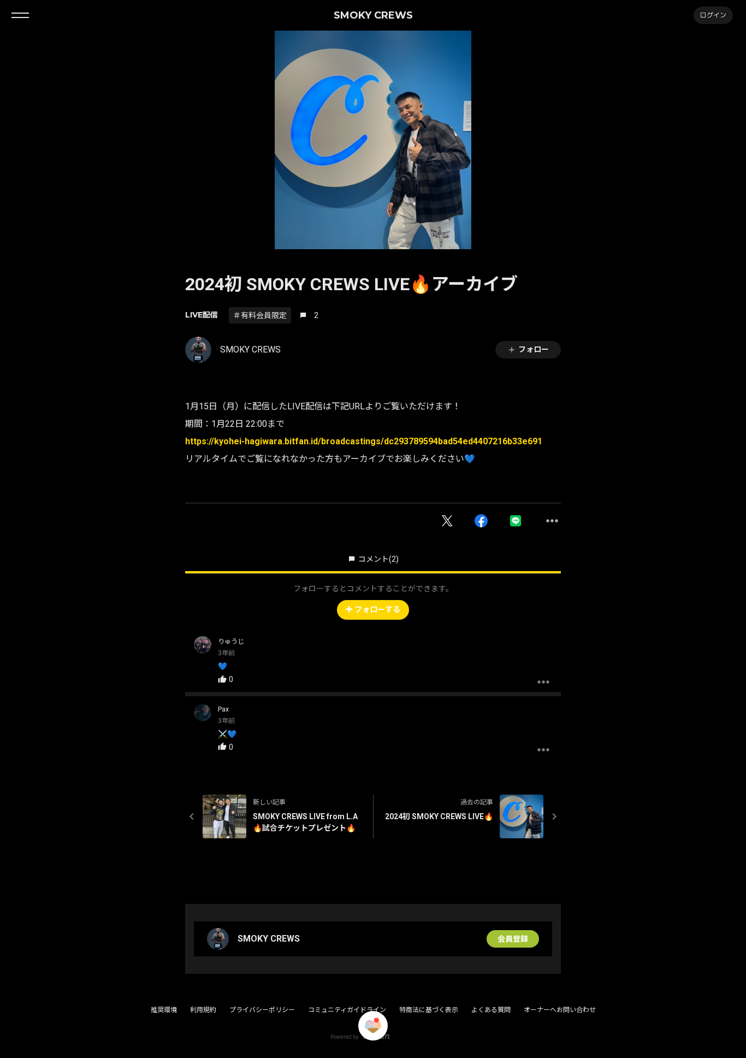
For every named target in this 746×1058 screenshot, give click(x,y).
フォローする (377, 609)
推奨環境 (164, 1010)
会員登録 (513, 938)
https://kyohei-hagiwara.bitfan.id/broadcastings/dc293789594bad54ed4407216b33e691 (363, 441)
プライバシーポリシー (262, 1010)
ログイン (713, 15)
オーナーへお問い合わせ (560, 1010)
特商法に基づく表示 (428, 1010)
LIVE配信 (201, 315)
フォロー (533, 349)
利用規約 (203, 1010)
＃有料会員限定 (260, 315)
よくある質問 (491, 1010)
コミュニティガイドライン (347, 1010)
